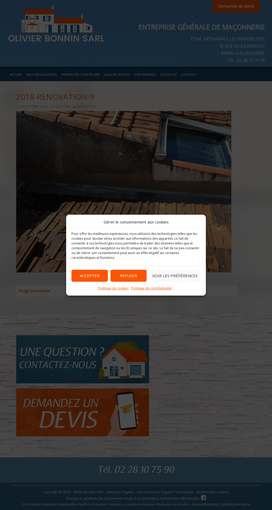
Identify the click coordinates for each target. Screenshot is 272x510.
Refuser (128, 275)
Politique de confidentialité (151, 288)
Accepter (90, 275)
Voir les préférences (175, 275)
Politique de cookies (113, 288)
